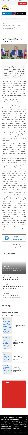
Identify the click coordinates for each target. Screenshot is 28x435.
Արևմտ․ (15, 0)
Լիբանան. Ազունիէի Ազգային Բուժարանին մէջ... (19, 344)
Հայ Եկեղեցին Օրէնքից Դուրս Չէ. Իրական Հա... (19, 326)
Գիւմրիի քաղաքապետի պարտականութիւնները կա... (12, 270)
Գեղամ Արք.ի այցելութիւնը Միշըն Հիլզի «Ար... (18, 370)
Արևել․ (21, 0)
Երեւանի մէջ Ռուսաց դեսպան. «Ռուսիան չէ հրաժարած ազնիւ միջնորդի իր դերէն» (12, 27)
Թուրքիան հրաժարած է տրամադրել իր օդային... (11, 278)
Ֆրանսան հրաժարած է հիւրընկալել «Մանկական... (12, 296)
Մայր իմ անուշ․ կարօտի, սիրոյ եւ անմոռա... (17, 358)
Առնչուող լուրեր (9, 254)
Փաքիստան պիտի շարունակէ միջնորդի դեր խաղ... (13, 287)
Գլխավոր (6, 23)
